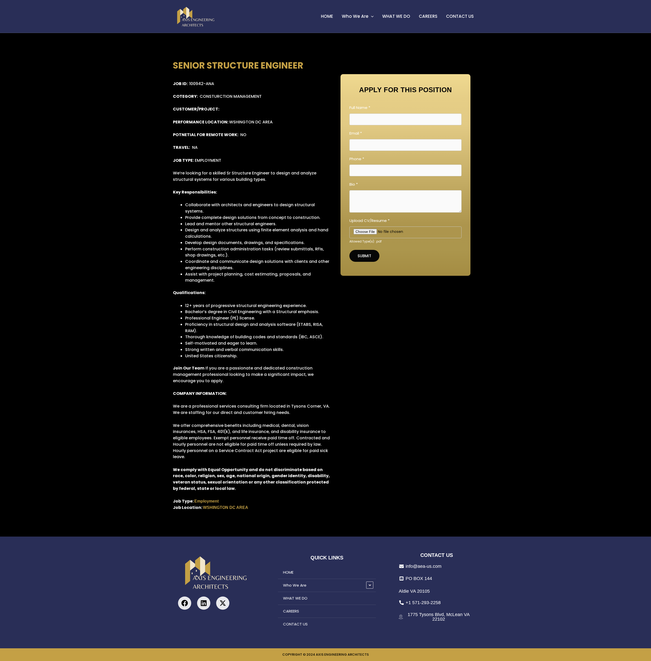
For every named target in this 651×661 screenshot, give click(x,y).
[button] (371, 16)
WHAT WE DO (396, 16)
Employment (206, 501)
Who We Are (355, 16)
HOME (327, 16)
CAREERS (428, 16)
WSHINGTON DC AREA (225, 507)
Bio (353, 184)
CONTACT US (460, 16)
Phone (356, 159)
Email (355, 133)
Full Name (359, 107)
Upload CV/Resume (369, 220)
